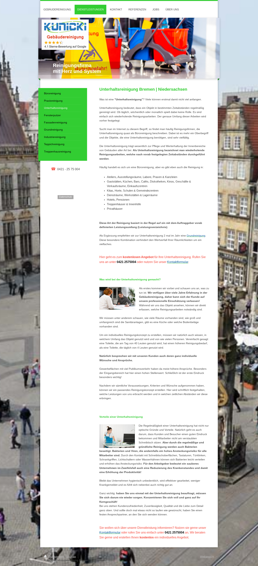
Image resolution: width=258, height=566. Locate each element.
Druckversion (56, 556)
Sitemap (71, 556)
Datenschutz (65, 197)
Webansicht (207, 556)
